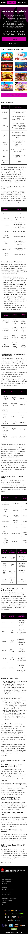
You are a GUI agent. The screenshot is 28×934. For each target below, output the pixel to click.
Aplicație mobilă (6, 892)
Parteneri (4, 904)
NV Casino (5, 877)
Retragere (4, 887)
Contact (4, 902)
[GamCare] (5, 925)
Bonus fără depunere (7, 879)
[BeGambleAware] (16, 925)
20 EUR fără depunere (7, 889)
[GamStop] (11, 925)
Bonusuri (4, 883)
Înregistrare (11, 2)
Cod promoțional (6, 881)
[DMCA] (14, 929)
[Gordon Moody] (23, 925)
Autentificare (22, 2)
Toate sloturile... (14, 95)
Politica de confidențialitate (9, 898)
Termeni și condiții (7, 900)
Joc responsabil (6, 894)
